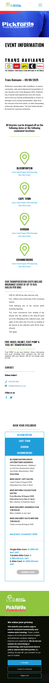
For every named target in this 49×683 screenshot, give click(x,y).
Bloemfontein (24, 435)
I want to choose (24, 669)
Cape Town (24, 441)
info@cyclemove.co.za (17, 386)
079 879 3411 (14, 382)
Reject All (25, 675)
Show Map (14, 474)
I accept (24, 662)
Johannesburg (24, 453)
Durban (25, 447)
